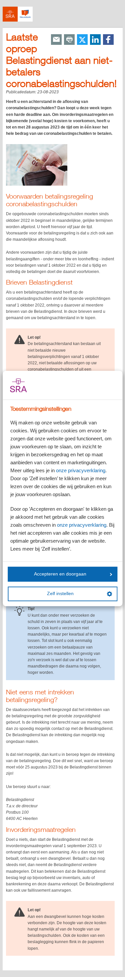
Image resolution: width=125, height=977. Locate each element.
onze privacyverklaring (80, 471)
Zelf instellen (60, 593)
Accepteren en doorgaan (60, 574)
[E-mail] (56, 40)
